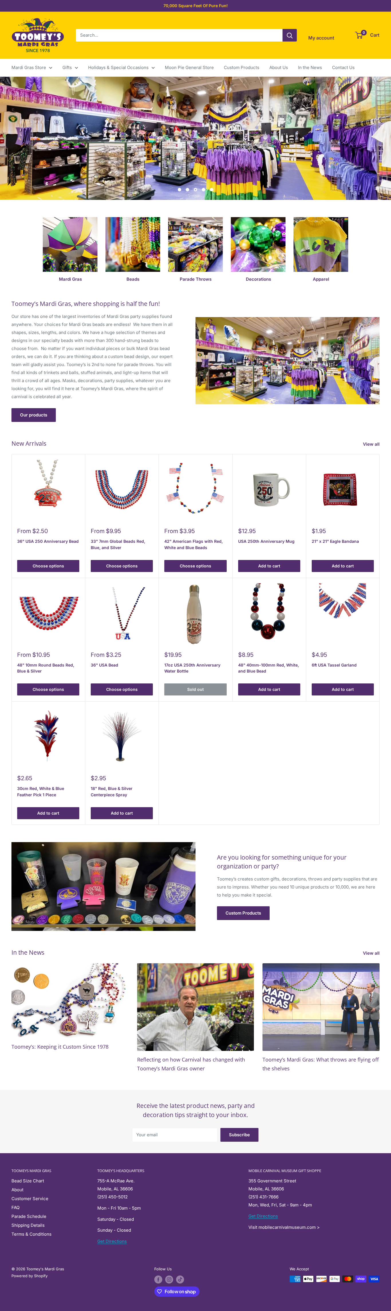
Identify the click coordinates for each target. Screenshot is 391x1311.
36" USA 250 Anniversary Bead (48, 541)
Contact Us (343, 67)
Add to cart (269, 565)
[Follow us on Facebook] (158, 1279)
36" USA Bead (104, 665)
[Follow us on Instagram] (169, 1279)
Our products (33, 415)
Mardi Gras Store (28, 67)
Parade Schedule (28, 1216)
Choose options (48, 565)
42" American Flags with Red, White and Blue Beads (193, 544)
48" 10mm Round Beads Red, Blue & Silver (45, 668)
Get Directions (112, 1241)
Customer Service (29, 1198)
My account (321, 38)
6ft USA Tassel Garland (334, 665)
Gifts (67, 67)
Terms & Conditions (31, 1234)
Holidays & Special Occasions (118, 67)
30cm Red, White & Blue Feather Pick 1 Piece (40, 791)
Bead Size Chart (27, 1181)
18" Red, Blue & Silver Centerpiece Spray (112, 791)
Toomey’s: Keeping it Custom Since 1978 (59, 1046)
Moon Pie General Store (189, 67)
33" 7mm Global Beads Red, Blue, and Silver (118, 544)
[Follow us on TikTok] (180, 1279)
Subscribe (239, 1134)
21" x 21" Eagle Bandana (335, 541)
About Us (278, 67)
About (17, 1189)
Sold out (195, 689)
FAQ (15, 1207)
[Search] (290, 35)
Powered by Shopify (29, 1275)
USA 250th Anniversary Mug (266, 541)
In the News (310, 67)
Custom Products (241, 67)
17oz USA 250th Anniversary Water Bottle (192, 668)
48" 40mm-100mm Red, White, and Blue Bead (268, 668)
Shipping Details (28, 1225)
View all (372, 444)
